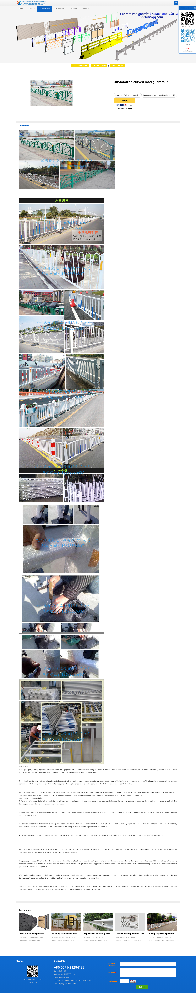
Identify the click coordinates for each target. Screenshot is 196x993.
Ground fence (99, 66)
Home (21, 9)
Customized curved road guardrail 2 (161, 95)
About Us (31, 9)
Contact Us (85, 9)
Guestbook (73, 9)
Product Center (45, 9)
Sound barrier (117, 66)
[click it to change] (133, 981)
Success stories (59, 9)
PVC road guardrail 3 (132, 95)
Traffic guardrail (79, 66)
